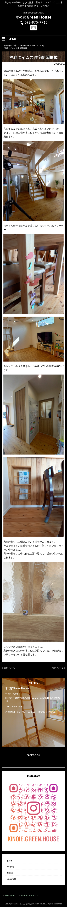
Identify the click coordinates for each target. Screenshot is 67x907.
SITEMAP (10, 895)
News (10, 872)
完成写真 (11, 878)
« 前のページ (8, 667)
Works (10, 866)
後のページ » (58, 667)
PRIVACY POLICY (30, 895)
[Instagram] (33, 812)
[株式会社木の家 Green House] (33, 17)
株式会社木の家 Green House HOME (19, 45)
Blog (42, 45)
